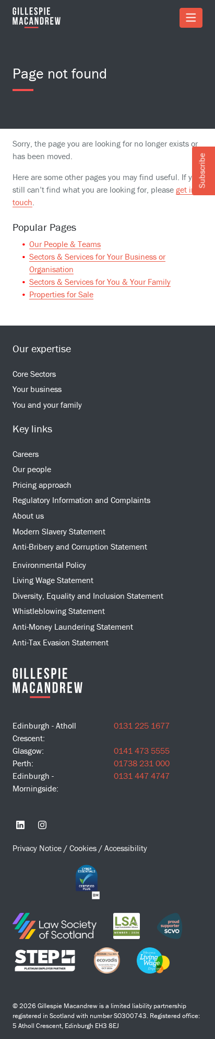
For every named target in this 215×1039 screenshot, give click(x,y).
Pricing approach (42, 484)
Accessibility (125, 848)
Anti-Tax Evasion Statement (61, 642)
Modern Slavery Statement (59, 531)
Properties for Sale (61, 294)
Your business (37, 389)
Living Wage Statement (53, 580)
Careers (26, 454)
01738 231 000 (142, 763)
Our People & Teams (65, 244)
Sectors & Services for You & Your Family (100, 281)
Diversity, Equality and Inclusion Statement (88, 595)
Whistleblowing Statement (59, 611)
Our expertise (42, 348)
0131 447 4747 (142, 775)
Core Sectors (34, 373)
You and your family (47, 404)
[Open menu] (191, 18)
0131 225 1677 (142, 725)
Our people (32, 469)
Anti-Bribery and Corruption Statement (80, 546)
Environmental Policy (49, 565)
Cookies (84, 848)
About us (28, 515)
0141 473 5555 (142, 750)
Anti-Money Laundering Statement (73, 626)
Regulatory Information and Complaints (81, 500)
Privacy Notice (38, 848)
